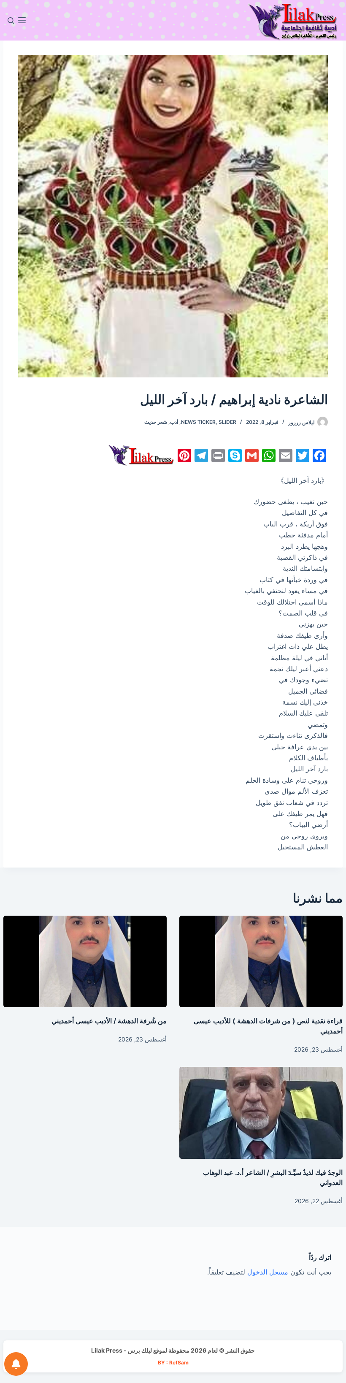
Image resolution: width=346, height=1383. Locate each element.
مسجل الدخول (267, 1272)
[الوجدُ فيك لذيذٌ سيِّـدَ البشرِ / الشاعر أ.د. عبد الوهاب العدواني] (261, 1113)
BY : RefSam (173, 1362)
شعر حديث (155, 422)
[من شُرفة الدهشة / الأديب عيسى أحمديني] (85, 962)
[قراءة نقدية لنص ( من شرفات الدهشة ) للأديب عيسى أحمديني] (261, 962)
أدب (174, 422)
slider (227, 422)
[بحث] (11, 20)
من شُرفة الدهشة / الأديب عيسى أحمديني (109, 1021)
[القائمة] (22, 20)
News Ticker (198, 422)
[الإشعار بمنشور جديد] (16, 1364)
